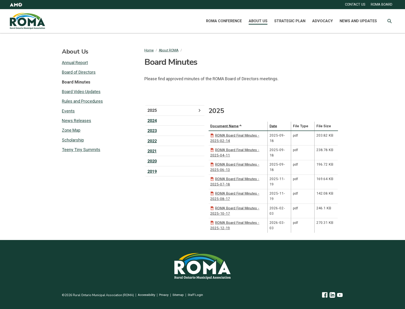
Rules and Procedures (82, 101)
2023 (152, 130)
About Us (258, 21)
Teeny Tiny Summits (81, 149)
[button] (16, 4)
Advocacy (322, 21)
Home (149, 50)
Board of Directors (79, 72)
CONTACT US (355, 5)
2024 (152, 120)
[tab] (174, 110)
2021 (152, 151)
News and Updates (358, 21)
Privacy (164, 295)
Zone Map (71, 130)
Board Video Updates (81, 91)
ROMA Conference (224, 21)
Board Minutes (76, 82)
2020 (152, 161)
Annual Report (75, 62)
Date (273, 126)
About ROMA (169, 50)
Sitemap (178, 295)
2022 (152, 140)
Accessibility (146, 295)
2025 (152, 110)
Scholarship (73, 140)
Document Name (226, 126)
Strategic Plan (289, 21)
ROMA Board (381, 5)
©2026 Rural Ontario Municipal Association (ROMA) (98, 295)
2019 (152, 171)
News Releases (76, 120)
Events (68, 111)
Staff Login (195, 295)
